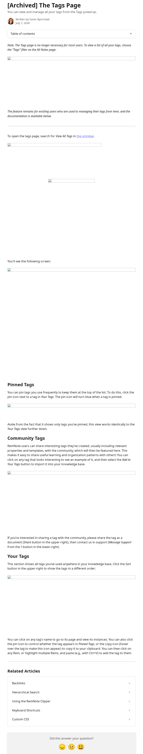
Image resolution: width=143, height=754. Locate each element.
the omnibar (85, 136)
